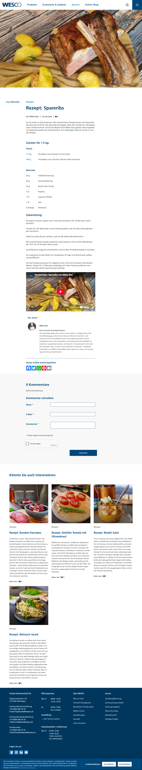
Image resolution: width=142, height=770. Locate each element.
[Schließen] (138, 763)
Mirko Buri (70, 127)
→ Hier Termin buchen (50, 719)
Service (76, 4)
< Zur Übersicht (12, 102)
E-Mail (30, 414)
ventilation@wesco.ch (24, 722)
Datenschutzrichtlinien (28, 768)
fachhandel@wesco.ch (24, 711)
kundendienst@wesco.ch (25, 732)
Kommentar (32, 424)
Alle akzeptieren (124, 764)
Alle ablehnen (109, 764)
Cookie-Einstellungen (93, 764)
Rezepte (30, 102)
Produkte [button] (32, 4)
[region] (71, 764)
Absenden (83, 453)
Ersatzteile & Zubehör (54, 4)
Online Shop (92, 4)
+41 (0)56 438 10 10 (17, 709)
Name (29, 404)
